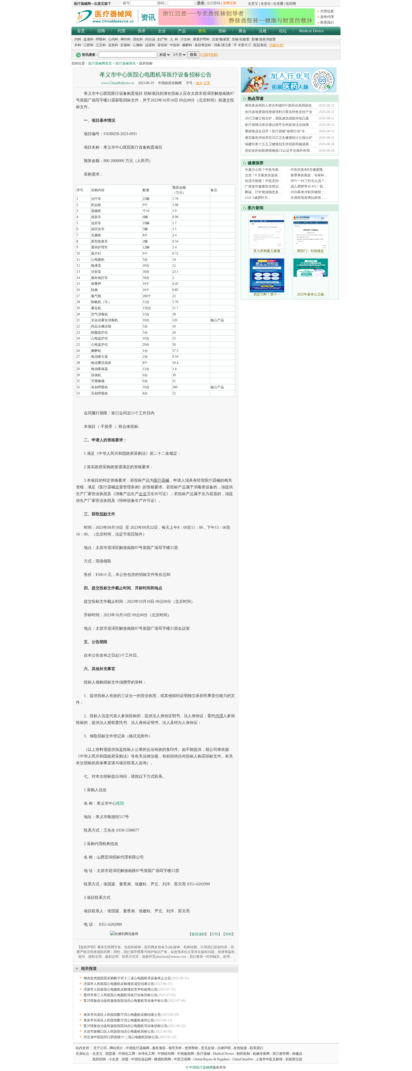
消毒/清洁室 (222, 45)
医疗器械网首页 (100, 63)
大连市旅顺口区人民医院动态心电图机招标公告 (119, 1031)
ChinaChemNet (242, 1059)
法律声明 (224, 1048)
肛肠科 (126, 45)
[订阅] (204, 55)
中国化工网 (126, 1054)
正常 (206, 83)
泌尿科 (150, 45)
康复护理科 (201, 39)
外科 (78, 45)
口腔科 (89, 45)
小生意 (114, 1059)
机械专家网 (261, 1054)
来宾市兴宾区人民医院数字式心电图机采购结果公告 (122, 1015)
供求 (141, 31)
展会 (242, 31)
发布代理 (327, 17)
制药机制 (243, 1054)
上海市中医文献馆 (269, 1059)
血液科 (89, 39)
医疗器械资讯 (125, 63)
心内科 (113, 39)
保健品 (297, 1054)
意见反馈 (207, 1048)
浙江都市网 (280, 1054)
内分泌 (150, 39)
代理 (121, 31)
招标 (222, 31)
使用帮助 (191, 1048)
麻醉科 (187, 45)
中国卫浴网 (182, 1059)
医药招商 (99, 1059)
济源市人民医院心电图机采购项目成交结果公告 (119, 984)
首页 (81, 31)
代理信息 (327, 11)
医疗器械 (203, 1054)
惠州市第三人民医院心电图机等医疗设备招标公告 (121, 995)
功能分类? (276, 45)
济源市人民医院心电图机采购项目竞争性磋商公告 (121, 989)
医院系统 (260, 45)
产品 (182, 31)
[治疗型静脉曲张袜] (236, 24)
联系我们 (327, 22)
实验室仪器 (293, 1059)
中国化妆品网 (141, 1059)
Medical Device (311, 31)
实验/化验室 (240, 39)
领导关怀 (175, 1048)
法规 (263, 31)
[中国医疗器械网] (105, 24)
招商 (101, 31)
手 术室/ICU (242, 45)
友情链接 (240, 1048)
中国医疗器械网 (137, 1048)
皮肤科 (113, 45)
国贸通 (110, 1054)
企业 (162, 31)
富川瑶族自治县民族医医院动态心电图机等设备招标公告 (126, 1026)
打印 (215, 934)
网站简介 (116, 1048)
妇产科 (163, 39)
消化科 (138, 39)
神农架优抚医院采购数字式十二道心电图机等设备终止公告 (127, 978)
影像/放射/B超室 (264, 39)
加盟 (125, 1059)
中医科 (175, 45)
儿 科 (174, 39)
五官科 (101, 45)
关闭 (228, 934)
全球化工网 (146, 1054)
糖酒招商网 (162, 1059)
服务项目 (159, 1048)
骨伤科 (163, 45)
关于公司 (100, 1048)
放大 (199, 83)
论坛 (283, 31)
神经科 (126, 39)
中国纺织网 (166, 1054)
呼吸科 (101, 39)
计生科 (185, 39)
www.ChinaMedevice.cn (117, 83)
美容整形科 (203, 45)
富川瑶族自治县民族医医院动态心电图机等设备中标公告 (126, 1001)
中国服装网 (185, 1054)
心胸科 (138, 45)
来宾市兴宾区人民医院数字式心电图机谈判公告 (119, 1020)
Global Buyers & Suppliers (211, 1059)
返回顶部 (198, 934)
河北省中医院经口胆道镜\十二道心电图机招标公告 (121, 1037)
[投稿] (213, 55)
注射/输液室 (221, 39)
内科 (78, 39)
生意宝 (97, 1054)
